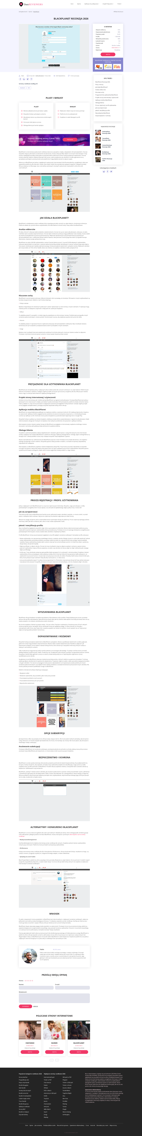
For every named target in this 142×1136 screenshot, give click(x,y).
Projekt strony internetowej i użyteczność (106, 97)
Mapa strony (113, 1125)
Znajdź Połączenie (108, 4)
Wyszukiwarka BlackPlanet (102, 113)
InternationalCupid (49, 1077)
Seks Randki (22, 1088)
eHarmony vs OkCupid (50, 1093)
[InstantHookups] (98, 146)
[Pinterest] (31, 79)
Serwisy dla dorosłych (25, 1090)
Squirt (45, 1112)
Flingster (65, 1080)
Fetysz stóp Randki (24, 1082)
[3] (29, 980)
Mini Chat (65, 1098)
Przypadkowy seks (24, 1080)
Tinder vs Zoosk (67, 1085)
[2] (27, 980)
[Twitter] (27, 79)
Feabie (45, 1085)
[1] (25, 980)
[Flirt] (117, 66)
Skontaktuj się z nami (102, 1125)
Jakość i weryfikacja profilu (102, 110)
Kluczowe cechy (99, 92)
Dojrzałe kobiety (23, 1114)
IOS (29, 88)
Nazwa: (21, 984)
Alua (64, 1096)
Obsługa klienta (99, 103)
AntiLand (46, 1106)
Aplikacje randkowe (24, 1106)
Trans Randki (22, 1101)
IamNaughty (66, 1114)
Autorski (92, 1125)
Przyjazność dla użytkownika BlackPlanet (106, 95)
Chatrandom (47, 1104)
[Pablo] (29, 956)
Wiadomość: (23, 992)
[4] (30, 980)
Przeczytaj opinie (30, 1048)
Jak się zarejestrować (101, 108)
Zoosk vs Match (67, 1088)
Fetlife (45, 1096)
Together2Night (67, 1093)
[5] (32, 980)
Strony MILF (22, 1109)
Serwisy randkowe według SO (28, 84)
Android (22, 88)
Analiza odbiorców (100, 90)
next (57, 1060)
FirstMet (65, 1101)
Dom (72, 4)
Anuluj (35, 1006)
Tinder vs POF (47, 1080)
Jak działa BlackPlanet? (101, 87)
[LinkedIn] (24, 79)
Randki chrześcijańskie (25, 1096)
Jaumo (45, 1101)
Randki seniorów (23, 1093)
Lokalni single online (24, 1098)
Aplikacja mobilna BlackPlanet (103, 100)
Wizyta (108, 54)
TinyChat (46, 1098)
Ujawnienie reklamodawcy (77, 1125)
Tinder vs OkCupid (68, 1082)
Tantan (65, 1106)
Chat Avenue (47, 1082)
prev (51, 1060)
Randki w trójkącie (24, 1112)
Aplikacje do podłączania (91, 4)
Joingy (45, 1114)
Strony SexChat (23, 1077)
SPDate (46, 1088)
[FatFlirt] (98, 159)
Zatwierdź (25, 1006)
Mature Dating (67, 1112)
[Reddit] (103, 171)
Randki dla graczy (23, 1104)
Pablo (42, 949)
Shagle (64, 1109)
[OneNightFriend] (108, 66)
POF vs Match (47, 1090)
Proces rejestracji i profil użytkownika (105, 105)
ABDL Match (47, 1109)
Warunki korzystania (62, 1125)
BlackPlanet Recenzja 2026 (102, 82)
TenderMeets (66, 1090)
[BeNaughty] (99, 66)
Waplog (46, 1117)
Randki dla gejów (23, 1085)
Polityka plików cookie (49, 1125)
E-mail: (57, 984)
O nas (87, 1125)
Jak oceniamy (38, 1125)
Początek (70, 139)
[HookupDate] (98, 132)
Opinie (79, 4)
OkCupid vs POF (67, 1077)
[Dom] (31, 4)
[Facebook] (20, 79)
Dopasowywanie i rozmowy (102, 115)
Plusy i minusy (99, 84)
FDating (65, 1104)
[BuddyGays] (98, 152)
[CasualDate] (98, 139)
